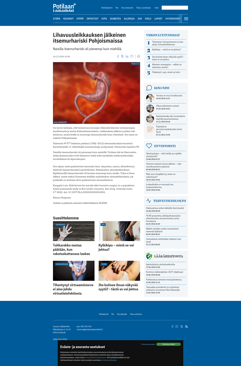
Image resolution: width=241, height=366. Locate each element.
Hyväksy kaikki (168, 344)
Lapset (158, 18)
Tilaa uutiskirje (143, 7)
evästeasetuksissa (108, 360)
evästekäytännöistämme (95, 357)
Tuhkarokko (60, 224)
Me (116, 7)
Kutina (104, 264)
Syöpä (80, 18)
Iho (140, 18)
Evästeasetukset (148, 344)
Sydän (56, 18)
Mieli (148, 18)
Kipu (104, 18)
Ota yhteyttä (127, 7)
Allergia (129, 18)
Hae (157, 7)
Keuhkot (68, 18)
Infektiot (93, 18)
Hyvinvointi (172, 18)
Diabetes (115, 18)
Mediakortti (106, 7)
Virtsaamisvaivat (62, 264)
